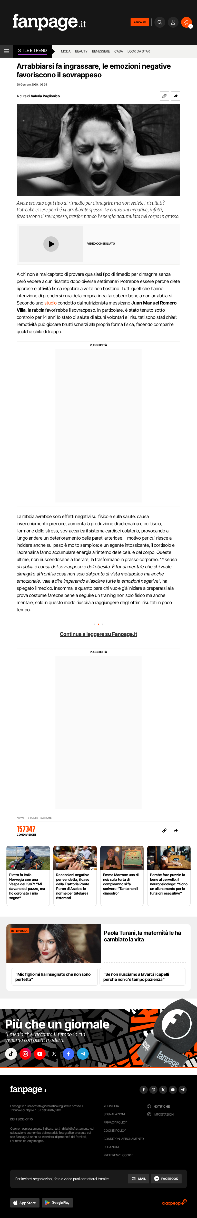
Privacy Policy (115, 1122)
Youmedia (111, 1106)
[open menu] (6, 51)
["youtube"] (40, 1054)
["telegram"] (83, 1054)
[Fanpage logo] (43, 22)
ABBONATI (140, 22)
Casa (118, 51)
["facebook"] (68, 1054)
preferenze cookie (118, 1155)
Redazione (112, 1147)
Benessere (101, 51)
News (21, 817)
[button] (175, 96)
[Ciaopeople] (174, 1204)
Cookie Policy (115, 1130)
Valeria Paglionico (45, 96)
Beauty (81, 51)
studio (50, 303)
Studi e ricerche (40, 817)
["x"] (54, 1054)
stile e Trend (32, 50)
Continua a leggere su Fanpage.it (98, 634)
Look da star (138, 51)
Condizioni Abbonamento (124, 1139)
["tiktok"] (11, 1054)
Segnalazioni (114, 1114)
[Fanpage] (28, 1090)
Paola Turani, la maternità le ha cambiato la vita (142, 936)
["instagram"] (25, 1054)
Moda (66, 51)
